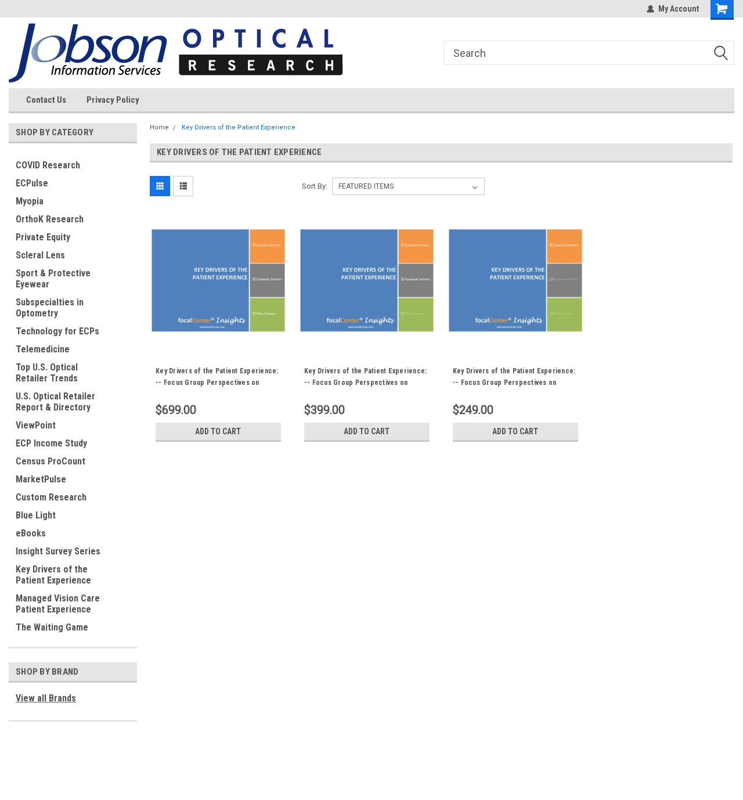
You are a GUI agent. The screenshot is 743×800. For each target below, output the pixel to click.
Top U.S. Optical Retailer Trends (47, 373)
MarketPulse (41, 479)
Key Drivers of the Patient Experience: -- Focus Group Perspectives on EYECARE (514, 382)
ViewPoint (36, 425)
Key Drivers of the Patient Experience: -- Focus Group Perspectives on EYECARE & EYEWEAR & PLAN (217, 382)
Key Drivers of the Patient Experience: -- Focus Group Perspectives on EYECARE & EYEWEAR (365, 382)
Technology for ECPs (57, 331)
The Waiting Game (52, 627)
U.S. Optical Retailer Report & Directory (55, 402)
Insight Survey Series (58, 551)
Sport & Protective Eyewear (53, 279)
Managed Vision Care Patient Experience (58, 604)
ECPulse (32, 183)
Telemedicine (43, 349)
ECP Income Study (51, 443)
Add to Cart (218, 431)
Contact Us (46, 100)
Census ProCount (50, 461)
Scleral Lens (40, 255)
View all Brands (46, 698)
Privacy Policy (112, 100)
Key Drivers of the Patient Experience (53, 575)
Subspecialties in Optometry (50, 308)
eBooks (31, 533)
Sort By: (314, 186)
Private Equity (43, 237)
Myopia (30, 201)
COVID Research (48, 165)
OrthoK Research (50, 219)
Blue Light (36, 515)
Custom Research (51, 497)
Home (159, 127)
